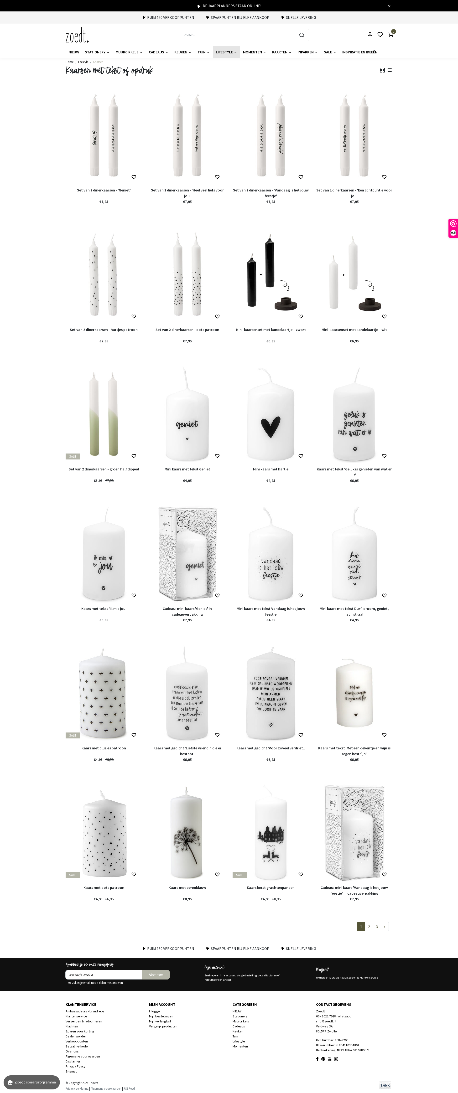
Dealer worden (76, 1036)
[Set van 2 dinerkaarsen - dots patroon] (187, 275)
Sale (328, 52)
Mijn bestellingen (161, 1016)
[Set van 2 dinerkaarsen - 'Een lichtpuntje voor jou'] (354, 135)
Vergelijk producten (163, 1026)
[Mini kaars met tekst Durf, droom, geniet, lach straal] (354, 554)
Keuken (181, 52)
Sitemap (72, 1071)
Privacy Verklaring (77, 1088)
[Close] (389, 6)
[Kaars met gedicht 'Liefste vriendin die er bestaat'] (187, 693)
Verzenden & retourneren (84, 1021)
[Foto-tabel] (382, 70)
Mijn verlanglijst (160, 1021)
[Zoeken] (302, 35)
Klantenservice (76, 1016)
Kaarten (280, 52)
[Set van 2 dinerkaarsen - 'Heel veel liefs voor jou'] (187, 135)
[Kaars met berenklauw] (187, 833)
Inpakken (306, 52)
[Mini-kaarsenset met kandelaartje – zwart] (271, 275)
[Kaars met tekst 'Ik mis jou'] (104, 554)
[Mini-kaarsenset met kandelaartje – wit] (354, 275)
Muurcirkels (127, 52)
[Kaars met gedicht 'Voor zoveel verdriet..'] (271, 693)
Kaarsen (98, 62)
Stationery (95, 52)
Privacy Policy (75, 1066)
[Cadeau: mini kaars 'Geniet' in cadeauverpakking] (187, 554)
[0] (387, 35)
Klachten (72, 1026)
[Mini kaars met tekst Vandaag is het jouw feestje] (271, 554)
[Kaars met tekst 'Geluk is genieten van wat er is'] (354, 414)
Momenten (253, 52)
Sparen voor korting (80, 1031)
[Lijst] (389, 70)
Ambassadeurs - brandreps (85, 1011)
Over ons (72, 1051)
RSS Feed (129, 1088)
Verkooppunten (77, 1041)
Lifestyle (225, 52)
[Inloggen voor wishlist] (133, 177)
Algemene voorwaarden (83, 1056)
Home (69, 62)
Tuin (202, 52)
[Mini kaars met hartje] (271, 414)
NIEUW (73, 52)
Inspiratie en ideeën (359, 52)
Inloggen (155, 1011)
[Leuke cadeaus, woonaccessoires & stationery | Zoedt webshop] (77, 35)
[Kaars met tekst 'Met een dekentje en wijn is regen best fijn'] (354, 693)
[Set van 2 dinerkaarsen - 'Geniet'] (104, 135)
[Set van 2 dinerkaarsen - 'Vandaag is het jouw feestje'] (271, 135)
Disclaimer (73, 1061)
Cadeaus (157, 52)
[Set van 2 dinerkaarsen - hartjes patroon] (104, 275)
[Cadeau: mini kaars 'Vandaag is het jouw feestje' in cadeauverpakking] (354, 833)
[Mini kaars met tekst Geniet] (187, 414)
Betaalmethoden (77, 1046)
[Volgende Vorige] (385, 926)
